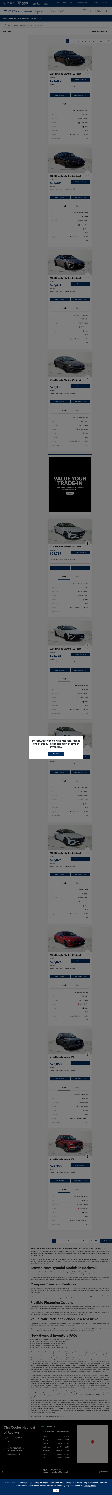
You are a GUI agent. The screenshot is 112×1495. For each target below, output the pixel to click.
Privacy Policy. (90, 1485)
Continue (56, 754)
